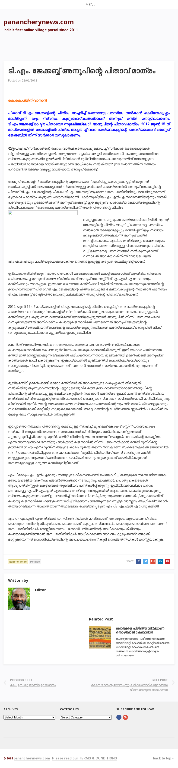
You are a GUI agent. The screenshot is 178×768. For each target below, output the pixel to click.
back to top (162, 758)
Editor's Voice (18, 561)
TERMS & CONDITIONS (98, 758)
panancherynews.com (32, 758)
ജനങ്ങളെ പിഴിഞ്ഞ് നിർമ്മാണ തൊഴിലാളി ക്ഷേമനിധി (140, 630)
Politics (35, 561)
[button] (89, 4)
